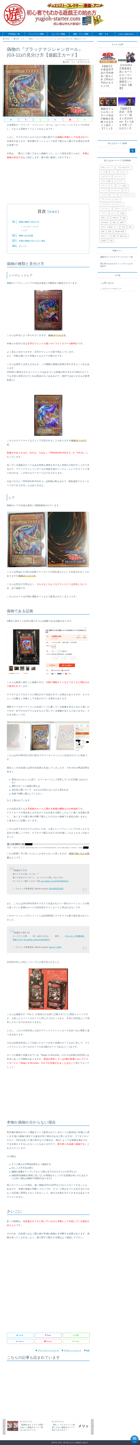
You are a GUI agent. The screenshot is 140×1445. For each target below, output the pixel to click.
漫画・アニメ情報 (80, 34)
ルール (113, 213)
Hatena (21, 1341)
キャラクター (118, 181)
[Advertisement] (48, 184)
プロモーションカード (72, 1350)
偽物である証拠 (26, 235)
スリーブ (104, 190)
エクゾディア (105, 176)
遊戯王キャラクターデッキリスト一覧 (116, 257)
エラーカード (118, 176)
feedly (77, 1341)
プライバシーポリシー (111, 289)
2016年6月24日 (56, 888)
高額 (111, 241)
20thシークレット (107, 167)
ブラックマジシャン (126, 195)
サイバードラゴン (107, 186)
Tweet (21, 1335)
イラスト (123, 172)
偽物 (88, 1350)
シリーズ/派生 (122, 186)
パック (113, 195)
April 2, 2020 (55, 947)
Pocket (49, 1341)
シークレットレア (31, 227)
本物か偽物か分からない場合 (32, 241)
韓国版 (103, 241)
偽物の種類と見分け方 (29, 222)
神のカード (105, 236)
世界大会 (116, 218)
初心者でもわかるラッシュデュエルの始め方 (116, 265)
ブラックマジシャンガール (48, 1350)
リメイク (104, 213)
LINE (76, 1335)
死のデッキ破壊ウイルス (109, 227)
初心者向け (105, 222)
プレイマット (105, 209)
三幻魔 (122, 213)
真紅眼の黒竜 (119, 231)
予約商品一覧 (14, 34)
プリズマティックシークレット (111, 204)
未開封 (122, 222)
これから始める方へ (126, 34)
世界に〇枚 (105, 218)
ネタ (125, 190)
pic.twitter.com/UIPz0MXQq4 (54, 881)
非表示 (53, 211)
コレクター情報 (58, 34)
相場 (109, 231)
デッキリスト (115, 190)
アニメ (113, 172)
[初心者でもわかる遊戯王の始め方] (45, 14)
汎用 (123, 227)
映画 (114, 222)
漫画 (102, 231)
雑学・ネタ (103, 34)
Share (49, 1335)
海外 (130, 227)
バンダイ (104, 195)
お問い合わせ (108, 283)
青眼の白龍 (123, 236)
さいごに (23, 246)
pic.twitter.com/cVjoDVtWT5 (37, 940)
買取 (114, 236)
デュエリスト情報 (36, 34)
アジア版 (104, 172)
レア (25, 230)
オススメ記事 (105, 181)
